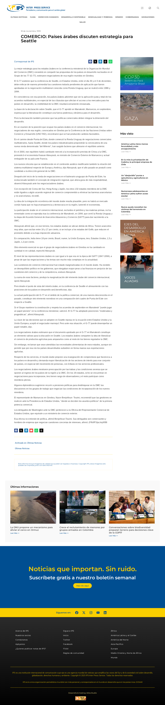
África (114, 631)
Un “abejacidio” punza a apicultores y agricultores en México (134, 177)
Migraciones (148, 17)
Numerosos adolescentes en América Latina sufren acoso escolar (134, 193)
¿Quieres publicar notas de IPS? (30, 649)
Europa (114, 649)
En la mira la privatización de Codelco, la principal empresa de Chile (136, 162)
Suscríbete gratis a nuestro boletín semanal (82, 577)
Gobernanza (132, 17)
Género (119, 17)
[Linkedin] (105, 612)
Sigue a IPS (68, 631)
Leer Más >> (126, 152)
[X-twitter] (84, 612)
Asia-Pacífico (117, 644)
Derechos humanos (48, 17)
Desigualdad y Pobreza (100, 17)
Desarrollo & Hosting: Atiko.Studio (82, 693)
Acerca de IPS (22, 631)
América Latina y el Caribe (123, 635)
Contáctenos (21, 640)
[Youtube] (98, 612)
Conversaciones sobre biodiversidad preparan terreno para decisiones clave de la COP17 (131, 530)
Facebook (67, 644)
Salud (83, 22)
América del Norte (120, 640)
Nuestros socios (23, 635)
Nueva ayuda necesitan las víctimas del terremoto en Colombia (134, 209)
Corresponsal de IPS (24, 61)
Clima (33, 17)
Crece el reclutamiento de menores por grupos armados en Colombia (82, 528)
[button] (158, 8)
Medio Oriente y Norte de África (126, 653)
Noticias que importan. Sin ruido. (82, 569)
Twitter (66, 640)
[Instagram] (91, 612)
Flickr (66, 649)
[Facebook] (76, 612)
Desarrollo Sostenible (73, 17)
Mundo (114, 657)
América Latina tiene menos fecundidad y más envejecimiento (134, 146)
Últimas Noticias (19, 17)
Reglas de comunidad (73, 653)
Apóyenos (20, 644)
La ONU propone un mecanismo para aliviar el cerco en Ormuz (31, 528)
